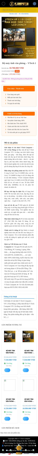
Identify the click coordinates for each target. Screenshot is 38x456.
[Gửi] (34, 10)
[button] (3, 3)
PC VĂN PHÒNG (24, 14)
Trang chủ (13, 14)
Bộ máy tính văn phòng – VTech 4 (10, 400)
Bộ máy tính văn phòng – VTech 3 (10, 352)
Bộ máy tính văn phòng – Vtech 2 (28, 352)
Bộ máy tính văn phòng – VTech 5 (28, 400)
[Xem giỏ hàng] (34, 3)
